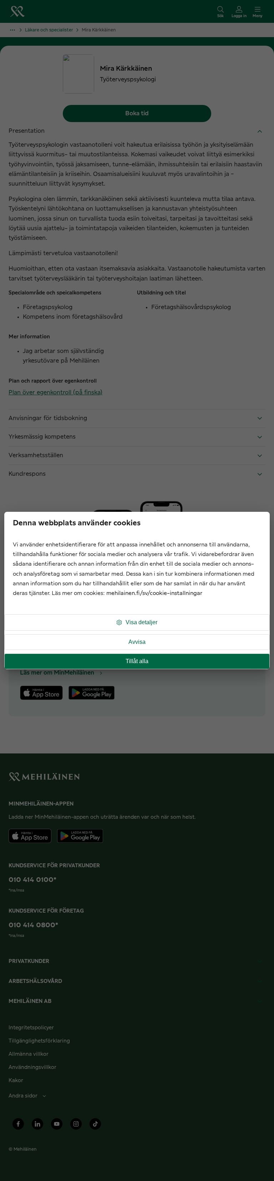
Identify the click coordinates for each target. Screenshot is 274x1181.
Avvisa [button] (137, 642)
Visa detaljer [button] (141, 622)
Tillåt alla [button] (137, 661)
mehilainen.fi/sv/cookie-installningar (154, 593)
